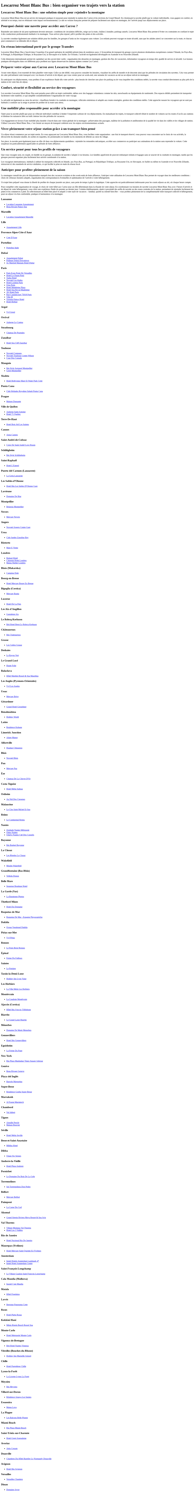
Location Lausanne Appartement (20, 204)
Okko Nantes (12, 832)
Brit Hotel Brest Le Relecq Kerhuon (21, 624)
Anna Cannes (12, 435)
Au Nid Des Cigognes (15, 799)
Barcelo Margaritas (14, 1081)
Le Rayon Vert (12, 655)
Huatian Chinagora (14, 748)
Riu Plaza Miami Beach (16, 1428)
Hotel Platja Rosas (14, 1315)
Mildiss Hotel (12, 1145)
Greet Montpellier (13, 371)
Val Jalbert (10, 1112)
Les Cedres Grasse (14, 645)
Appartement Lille (14, 227)
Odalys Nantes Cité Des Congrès (20, 835)
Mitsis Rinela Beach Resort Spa (19, 1325)
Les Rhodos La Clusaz (15, 855)
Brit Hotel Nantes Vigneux (17, 1346)
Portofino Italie (12, 248)
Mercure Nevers (13, 517)
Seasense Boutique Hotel (16, 886)
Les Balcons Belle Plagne (17, 1418)
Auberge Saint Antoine (16, 412)
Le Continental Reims (15, 820)
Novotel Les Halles (14, 280)
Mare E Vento (12, 548)
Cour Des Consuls (14, 358)
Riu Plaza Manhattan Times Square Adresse (24, 1061)
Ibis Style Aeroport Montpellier (19, 368)
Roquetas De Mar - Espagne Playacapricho (24, 917)
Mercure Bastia (12, 594)
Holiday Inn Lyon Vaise (16, 979)
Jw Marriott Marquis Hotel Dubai (20, 263)
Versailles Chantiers (14, 1479)
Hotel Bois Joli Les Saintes (17, 424)
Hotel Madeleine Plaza (15, 287)
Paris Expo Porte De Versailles (19, 273)
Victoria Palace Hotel (15, 299)
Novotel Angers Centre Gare (18, 527)
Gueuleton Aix (12, 614)
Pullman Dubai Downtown (17, 260)
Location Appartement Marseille (19, 217)
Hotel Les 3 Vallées (14, 1230)
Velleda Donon (12, 876)
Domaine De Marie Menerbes (18, 1030)
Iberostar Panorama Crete (17, 1304)
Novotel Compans (14, 353)
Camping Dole (12, 573)
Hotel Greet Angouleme (16, 1438)
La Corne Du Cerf (14, 1207)
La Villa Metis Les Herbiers (18, 989)
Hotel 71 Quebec (13, 414)
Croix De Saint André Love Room (20, 445)
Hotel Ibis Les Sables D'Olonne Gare (22, 486)
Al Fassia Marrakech (15, 1102)
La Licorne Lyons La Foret (17, 1376)
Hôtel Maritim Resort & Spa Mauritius (22, 676)
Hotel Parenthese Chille (16, 1366)
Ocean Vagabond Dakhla (16, 927)
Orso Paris (10, 285)
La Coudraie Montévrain (16, 999)
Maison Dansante (13, 401)
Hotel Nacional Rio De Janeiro (19, 1240)
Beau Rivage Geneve (15, 1071)
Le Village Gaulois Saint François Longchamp (25, 1274)
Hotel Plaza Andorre (14, 1166)
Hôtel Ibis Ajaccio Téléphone (18, 1010)
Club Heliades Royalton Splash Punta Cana (24, 391)
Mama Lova (11, 1407)
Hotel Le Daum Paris (15, 275)
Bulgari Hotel (12, 558)
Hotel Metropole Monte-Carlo (18, 1335)
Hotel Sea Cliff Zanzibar (16, 343)
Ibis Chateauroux (13, 635)
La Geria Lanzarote (14, 476)
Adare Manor (12, 737)
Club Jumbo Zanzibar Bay (17, 537)
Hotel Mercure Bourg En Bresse (19, 583)
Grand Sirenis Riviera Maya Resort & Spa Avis (26, 1217)
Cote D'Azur (11, 237)
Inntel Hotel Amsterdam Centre (19, 1263)
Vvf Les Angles (13, 686)
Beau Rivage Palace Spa (16, 207)
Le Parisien (11, 968)
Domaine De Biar (13, 496)
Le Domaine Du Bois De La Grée (20, 1176)
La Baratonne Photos (15, 896)
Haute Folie (11, 665)
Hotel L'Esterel (12, 465)
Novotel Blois (12, 758)
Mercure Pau (11, 768)
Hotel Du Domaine (14, 907)
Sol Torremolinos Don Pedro (18, 1187)
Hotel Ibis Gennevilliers (16, 1040)
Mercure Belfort (13, 1197)
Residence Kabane (14, 727)
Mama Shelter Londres (15, 563)
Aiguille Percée (12, 1122)
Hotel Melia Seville (14, 1135)
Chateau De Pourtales (15, 333)
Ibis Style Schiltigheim (15, 455)
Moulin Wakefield (13, 866)
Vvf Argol (10, 312)
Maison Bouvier (13, 1125)
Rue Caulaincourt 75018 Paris (19, 294)
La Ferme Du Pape (14, 1051)
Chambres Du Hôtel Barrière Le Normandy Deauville (28, 1459)
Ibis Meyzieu (11, 1387)
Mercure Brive (12, 696)
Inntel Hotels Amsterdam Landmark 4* (22, 1261)
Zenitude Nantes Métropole (17, 830)
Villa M (9, 297)
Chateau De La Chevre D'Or (18, 779)
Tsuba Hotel (11, 278)
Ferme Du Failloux (14, 958)
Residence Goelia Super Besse (19, 1092)
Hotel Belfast (11, 302)
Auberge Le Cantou (14, 322)
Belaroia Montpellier (15, 507)
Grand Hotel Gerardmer (16, 707)
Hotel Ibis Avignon (14, 1469)
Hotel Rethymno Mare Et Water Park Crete (24, 381)
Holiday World (12, 717)
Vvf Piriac (10, 938)
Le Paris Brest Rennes (15, 948)
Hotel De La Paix (13, 604)
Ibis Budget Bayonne (15, 845)
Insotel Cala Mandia (14, 1284)
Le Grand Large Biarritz (16, 1020)
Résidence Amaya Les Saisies (18, 1397)
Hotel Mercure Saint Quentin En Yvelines (23, 1251)
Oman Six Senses (13, 1156)
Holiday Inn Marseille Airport (18, 1356)
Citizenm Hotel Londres (16, 560)
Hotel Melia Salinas (14, 789)
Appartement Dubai (14, 258)
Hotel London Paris (14, 283)
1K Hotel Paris (12, 292)
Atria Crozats (12, 1448)
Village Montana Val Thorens (18, 1228)
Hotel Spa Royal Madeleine (18, 290)
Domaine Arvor (13, 1489)
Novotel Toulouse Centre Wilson (20, 356)
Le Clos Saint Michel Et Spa (18, 809)
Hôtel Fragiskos (13, 1294)
